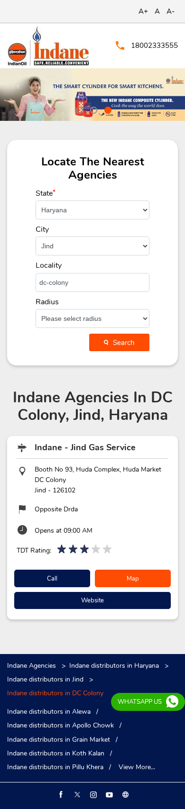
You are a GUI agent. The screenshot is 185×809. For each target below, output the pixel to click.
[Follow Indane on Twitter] (76, 794)
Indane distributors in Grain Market (58, 740)
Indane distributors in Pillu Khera (55, 767)
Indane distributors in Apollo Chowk (60, 725)
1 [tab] (78, 109)
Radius (47, 302)
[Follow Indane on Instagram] (92, 794)
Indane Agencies (32, 665)
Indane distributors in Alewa (49, 712)
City (42, 229)
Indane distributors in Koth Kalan (55, 753)
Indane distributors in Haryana (114, 665)
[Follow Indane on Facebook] (60, 794)
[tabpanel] (92, 94)
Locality (48, 265)
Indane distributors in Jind (45, 679)
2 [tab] (92, 109)
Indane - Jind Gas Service (85, 447)
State (46, 193)
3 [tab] (106, 109)
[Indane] (48, 46)
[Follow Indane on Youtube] (109, 794)
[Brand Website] (125, 794)
